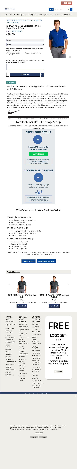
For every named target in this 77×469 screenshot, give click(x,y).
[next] (71, 14)
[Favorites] (42, 74)
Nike (7, 31)
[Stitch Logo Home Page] (11, 9)
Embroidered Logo (14, 54)
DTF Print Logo (34, 53)
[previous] (70, 14)
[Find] (71, 9)
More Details (39, 433)
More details (22, 306)
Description (11, 83)
